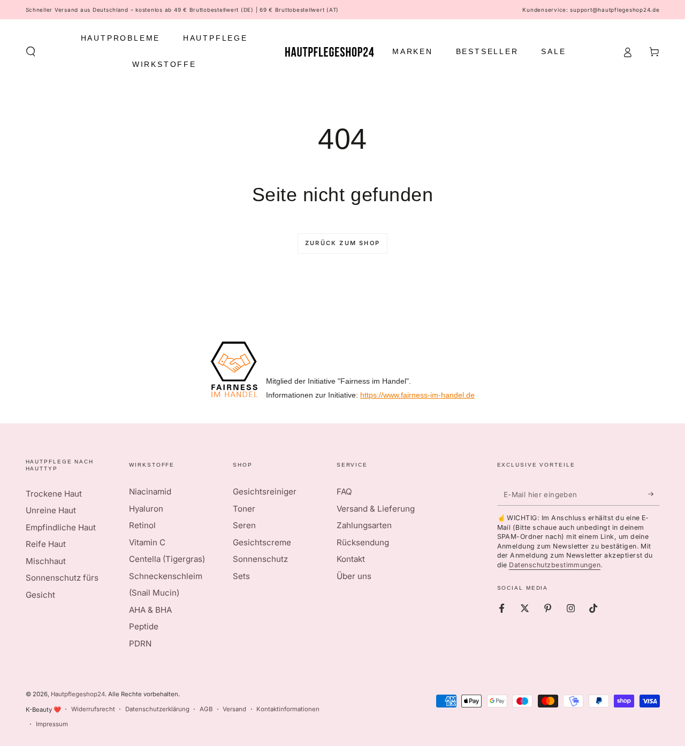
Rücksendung (363, 542)
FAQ (344, 491)
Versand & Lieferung (376, 509)
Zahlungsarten (364, 525)
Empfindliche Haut (61, 527)
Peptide (143, 626)
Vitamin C (147, 542)
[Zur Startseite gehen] (329, 52)
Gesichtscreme (262, 542)
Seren (244, 525)
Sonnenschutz (260, 559)
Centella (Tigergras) (167, 559)
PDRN (140, 643)
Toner (244, 509)
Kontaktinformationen (287, 709)
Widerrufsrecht (93, 709)
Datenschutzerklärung (157, 709)
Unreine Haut (51, 510)
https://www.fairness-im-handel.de (417, 395)
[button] (31, 52)
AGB (206, 709)
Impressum (52, 724)
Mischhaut (46, 561)
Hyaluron (146, 509)
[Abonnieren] (654, 494)
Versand (234, 709)
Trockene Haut (54, 494)
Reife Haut (46, 544)
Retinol (142, 525)
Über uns (354, 576)
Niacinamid (150, 491)
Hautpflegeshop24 (78, 694)
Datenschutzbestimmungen (554, 565)
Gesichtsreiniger (264, 491)
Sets (241, 576)
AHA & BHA (150, 610)
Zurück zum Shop (342, 243)
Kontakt (351, 559)
